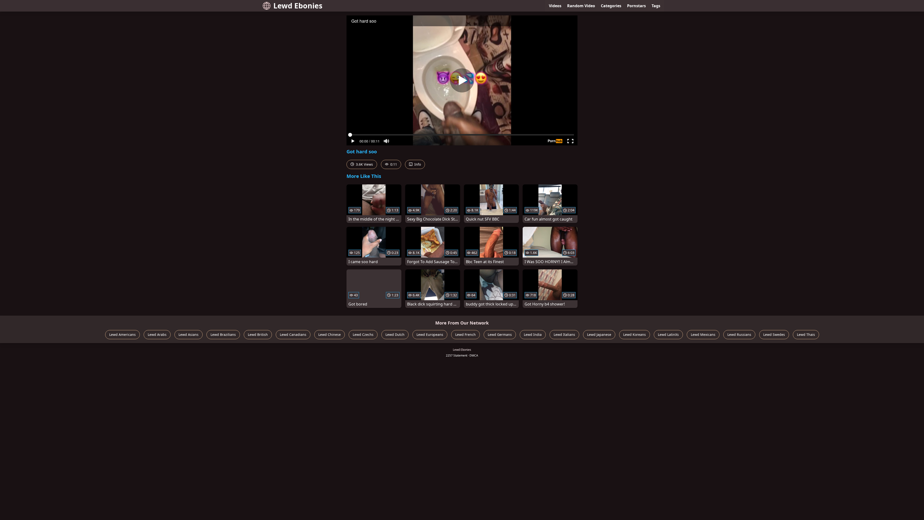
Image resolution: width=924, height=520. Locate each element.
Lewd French (465, 334)
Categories (611, 5)
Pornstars (636, 5)
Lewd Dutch (394, 334)
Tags (656, 5)
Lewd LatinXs (668, 334)
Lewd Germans (500, 334)
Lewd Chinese (329, 334)
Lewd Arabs (157, 334)
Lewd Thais (806, 334)
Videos (555, 5)
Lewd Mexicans (703, 334)
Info (417, 164)
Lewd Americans (122, 334)
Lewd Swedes (774, 334)
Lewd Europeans (430, 334)
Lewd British (258, 334)
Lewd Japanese (599, 334)
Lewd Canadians (293, 334)
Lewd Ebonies (297, 6)
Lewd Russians (739, 334)
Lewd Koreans (634, 334)
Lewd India (533, 334)
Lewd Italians (564, 334)
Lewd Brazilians (223, 334)
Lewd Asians (189, 334)
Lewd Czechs (363, 334)
